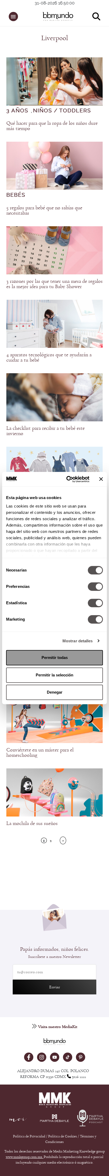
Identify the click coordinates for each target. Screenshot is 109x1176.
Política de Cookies (62, 1136)
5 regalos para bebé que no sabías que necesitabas (44, 210)
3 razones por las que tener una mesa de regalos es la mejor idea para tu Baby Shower (54, 284)
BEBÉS (15, 195)
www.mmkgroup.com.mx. (25, 1157)
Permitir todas (55, 657)
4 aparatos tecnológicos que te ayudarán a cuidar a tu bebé (49, 357)
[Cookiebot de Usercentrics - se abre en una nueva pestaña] (67, 479)
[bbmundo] (57, 16)
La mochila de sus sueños (32, 823)
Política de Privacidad (29, 1136)
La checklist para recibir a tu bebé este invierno (45, 431)
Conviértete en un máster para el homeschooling (40, 752)
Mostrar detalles (77, 641)
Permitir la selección (54, 675)
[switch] (95, 586)
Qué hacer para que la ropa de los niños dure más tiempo (52, 126)
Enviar (54, 987)
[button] (13, 16)
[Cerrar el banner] (101, 479)
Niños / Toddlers (62, 110)
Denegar (54, 692)
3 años (17, 110)
